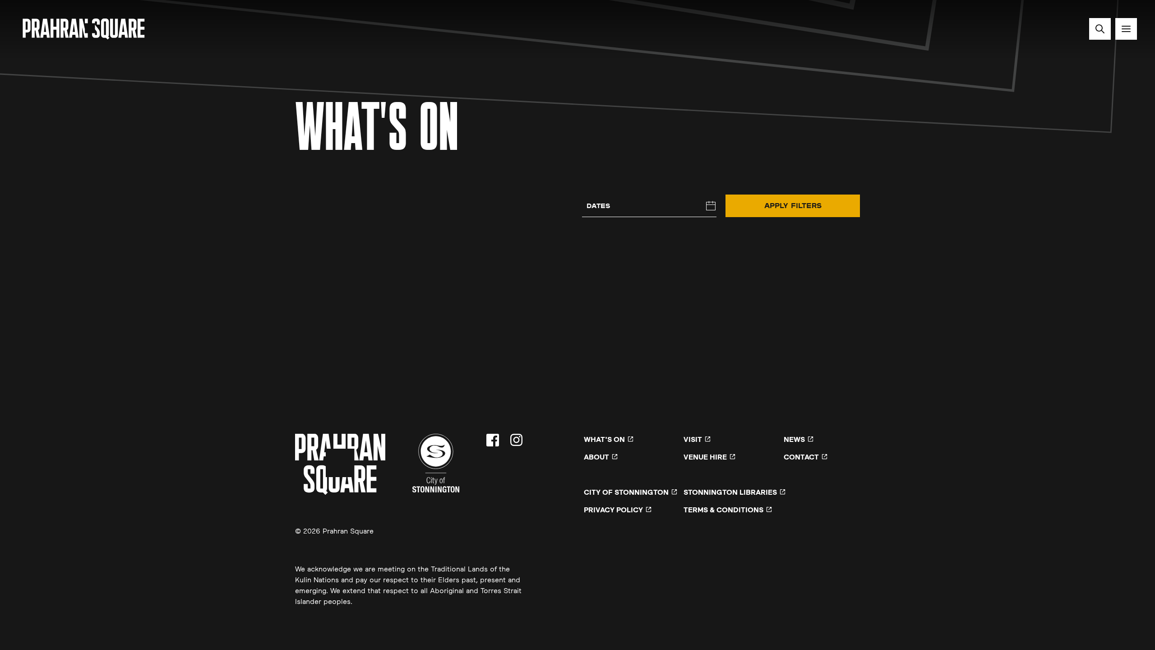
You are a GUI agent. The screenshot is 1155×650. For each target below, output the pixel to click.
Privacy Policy (613, 509)
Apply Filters (793, 205)
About (596, 456)
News (794, 439)
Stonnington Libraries (730, 492)
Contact (801, 456)
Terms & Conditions (723, 509)
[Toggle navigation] (1126, 29)
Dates (598, 205)
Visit (693, 439)
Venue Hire (705, 456)
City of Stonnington (626, 492)
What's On (604, 439)
